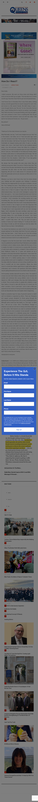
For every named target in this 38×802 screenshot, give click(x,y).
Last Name (7, 400)
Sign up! (19, 430)
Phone (6, 409)
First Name (7, 391)
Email (6, 382)
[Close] (35, 369)
